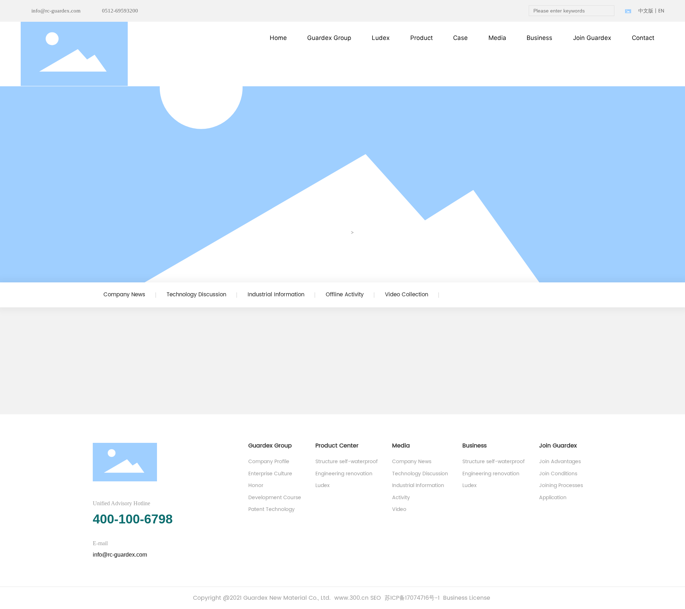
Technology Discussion (196, 294)
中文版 (645, 11)
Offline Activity (345, 294)
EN (661, 11)
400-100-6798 (133, 519)
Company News (124, 294)
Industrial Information (276, 294)
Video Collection (406, 294)
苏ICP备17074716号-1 (412, 598)
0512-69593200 (120, 11)
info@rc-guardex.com (56, 11)
